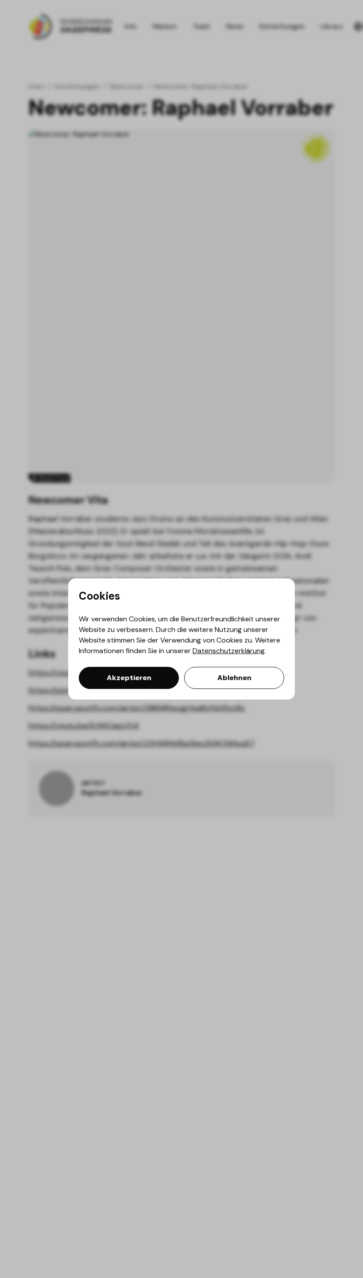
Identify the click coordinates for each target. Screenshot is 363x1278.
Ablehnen (234, 677)
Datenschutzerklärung (229, 650)
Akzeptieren (129, 677)
